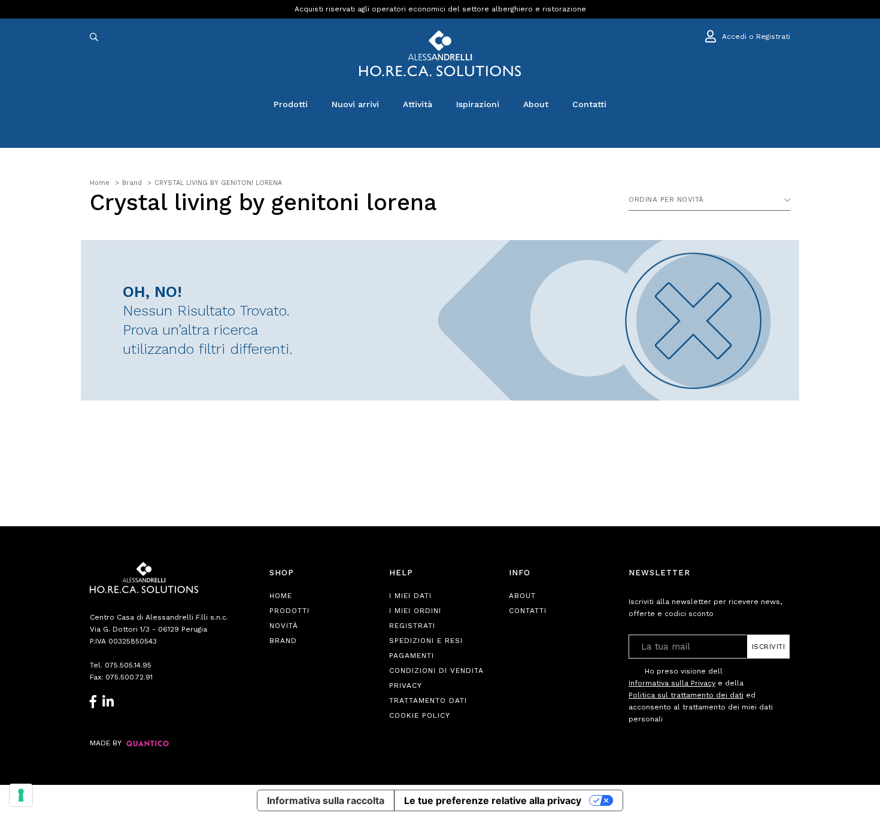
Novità (283, 625)
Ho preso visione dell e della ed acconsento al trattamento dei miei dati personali (701, 695)
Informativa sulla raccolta (325, 800)
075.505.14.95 (128, 665)
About (535, 104)
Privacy (405, 685)
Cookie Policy (419, 715)
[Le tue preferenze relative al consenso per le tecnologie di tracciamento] (21, 795)
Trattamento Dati (428, 700)
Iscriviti (768, 646)
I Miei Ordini (415, 610)
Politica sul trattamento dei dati (686, 695)
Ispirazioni (477, 104)
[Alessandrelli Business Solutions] (440, 54)
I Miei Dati (410, 595)
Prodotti (291, 104)
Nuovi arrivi (355, 104)
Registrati (412, 625)
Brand (283, 640)
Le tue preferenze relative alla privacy (492, 800)
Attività (417, 104)
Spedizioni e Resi (426, 640)
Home (280, 595)
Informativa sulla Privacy (672, 683)
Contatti (589, 104)
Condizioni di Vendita (436, 670)
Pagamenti (411, 655)
